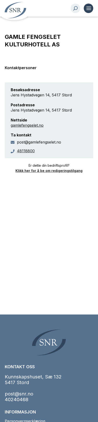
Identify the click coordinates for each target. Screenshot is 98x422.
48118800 (26, 150)
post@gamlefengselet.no (39, 142)
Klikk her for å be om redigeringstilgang (49, 171)
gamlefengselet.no (27, 125)
